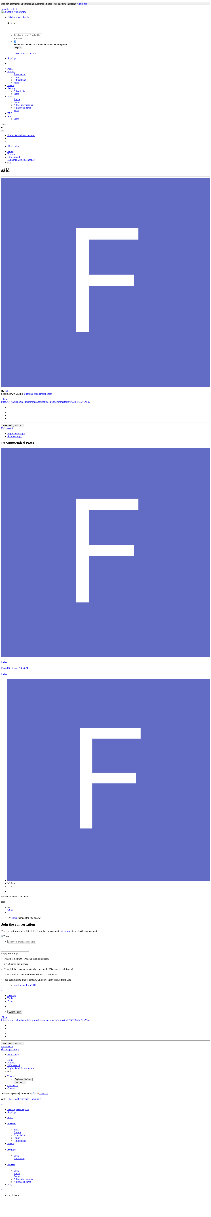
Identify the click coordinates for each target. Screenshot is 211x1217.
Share (4, 399)
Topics (17, 99)
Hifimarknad (20, 80)
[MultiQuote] (8, 907)
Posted (14, 668)
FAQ (9, 113)
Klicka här (82, 3)
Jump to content (9, 9)
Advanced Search (22, 107)
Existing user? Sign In (18, 17)
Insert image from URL (25, 985)
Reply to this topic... (11, 953)
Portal (10, 68)
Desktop (11, 995)
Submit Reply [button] (15, 1012)
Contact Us (12, 1085)
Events (10, 85)
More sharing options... (12, 425)
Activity (11, 88)
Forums (11, 71)
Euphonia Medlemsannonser (38, 393)
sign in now (66, 931)
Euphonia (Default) (23, 1079)
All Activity (19, 91)
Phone (10, 1001)
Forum (17, 77)
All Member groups (23, 105)
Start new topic (14, 436)
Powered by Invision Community (25, 1099)
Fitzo (7, 391)
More (16, 82)
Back (16, 1129)
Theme (10, 1076)
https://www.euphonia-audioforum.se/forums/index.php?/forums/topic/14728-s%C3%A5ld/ (45, 402)
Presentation (19, 74)
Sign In (18, 47)
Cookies (11, 1088)
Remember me (21, 44)
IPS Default (20, 1082)
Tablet (10, 998)
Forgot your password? (25, 53)
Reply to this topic (16, 433)
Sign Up (11, 58)
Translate (43, 1093)
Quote (10, 909)
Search (10, 96)
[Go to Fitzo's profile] (105, 385)
